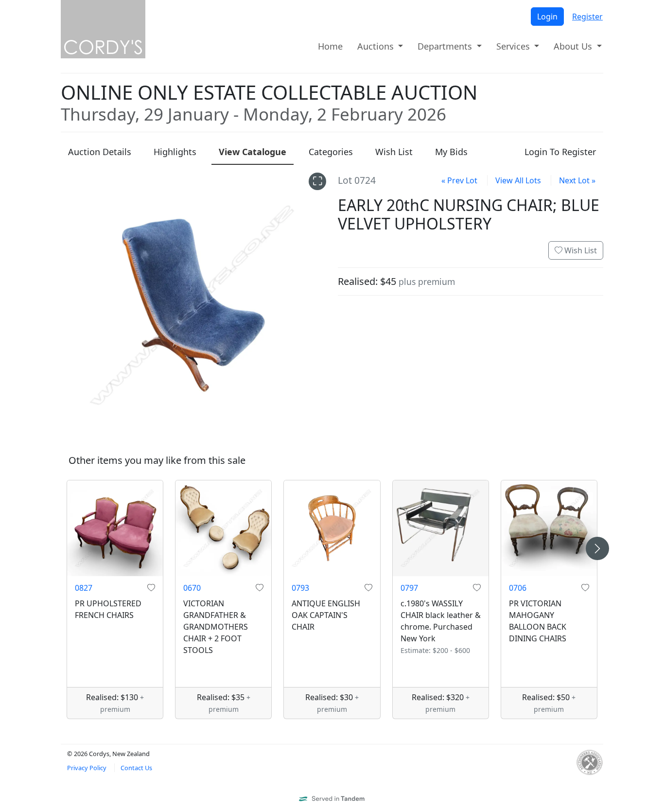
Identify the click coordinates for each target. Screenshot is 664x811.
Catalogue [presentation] (252, 152)
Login (547, 16)
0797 (409, 587)
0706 (517, 587)
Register (587, 16)
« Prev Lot (459, 180)
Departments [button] (446, 46)
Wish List (579, 250)
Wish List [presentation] (394, 152)
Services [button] (514, 46)
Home (330, 46)
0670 (192, 587)
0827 (83, 587)
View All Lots (518, 180)
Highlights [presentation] (175, 152)
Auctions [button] (376, 46)
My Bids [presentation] (451, 152)
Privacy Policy (86, 767)
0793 (300, 587)
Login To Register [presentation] (560, 152)
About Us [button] (574, 46)
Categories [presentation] (331, 152)
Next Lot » (577, 180)
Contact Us (136, 767)
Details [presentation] (99, 152)
